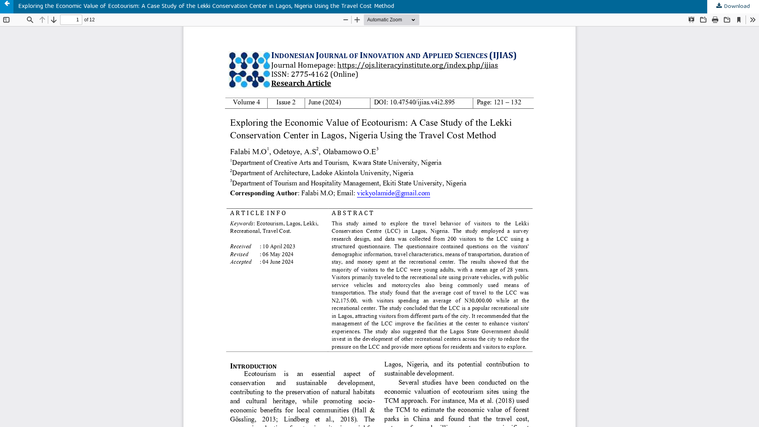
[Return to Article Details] (6, 6)
